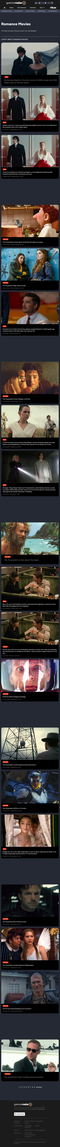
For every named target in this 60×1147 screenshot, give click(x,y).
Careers (37, 1125)
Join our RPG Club (53, 11)
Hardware (33, 7)
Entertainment (21, 7)
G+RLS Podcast (41, 11)
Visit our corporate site (38, 1109)
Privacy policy (39, 1121)
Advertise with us (30, 1130)
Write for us (17, 1133)
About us (16, 1130)
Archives (39, 1087)
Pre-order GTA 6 (19, 11)
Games (11, 7)
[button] (50, 3)
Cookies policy (18, 1125)
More (41, 7)
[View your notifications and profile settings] (45, 3)
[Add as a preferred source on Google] (19, 1114)
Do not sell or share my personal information (30, 1134)
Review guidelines (40, 1130)
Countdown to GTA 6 (7, 11)
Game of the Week (30, 11)
